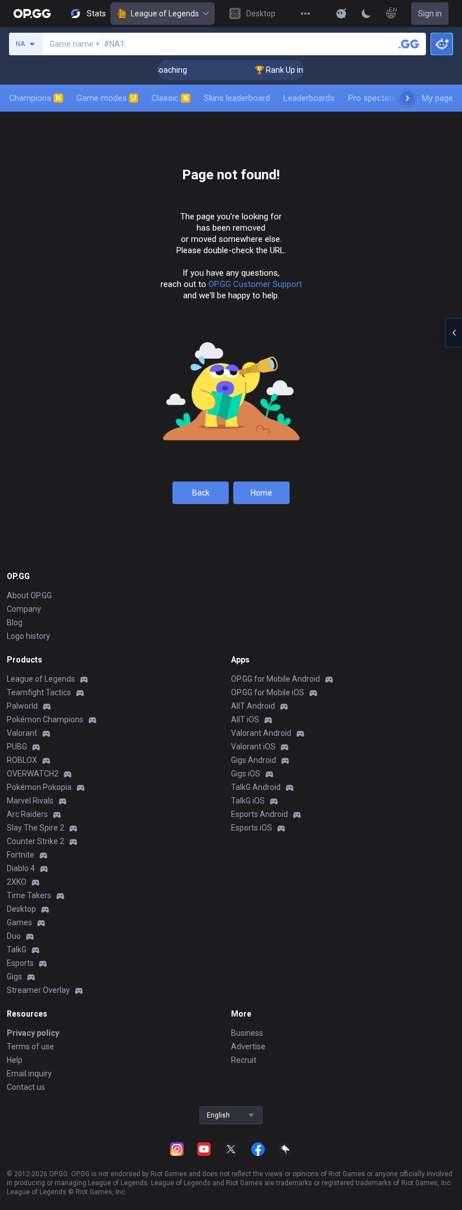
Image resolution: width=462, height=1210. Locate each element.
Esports (20, 963)
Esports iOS (251, 827)
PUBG (17, 746)
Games (19, 922)
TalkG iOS (248, 800)
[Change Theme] (366, 13)
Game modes (106, 98)
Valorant (22, 733)
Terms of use (30, 1046)
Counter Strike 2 (35, 841)
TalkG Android (256, 787)
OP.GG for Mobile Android (275, 678)
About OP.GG (29, 595)
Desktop (21, 908)
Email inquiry (29, 1073)
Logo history (28, 636)
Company (24, 608)
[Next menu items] (407, 98)
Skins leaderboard (237, 98)
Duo (14, 935)
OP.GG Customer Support (255, 284)
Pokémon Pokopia (39, 787)
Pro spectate (372, 98)
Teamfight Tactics (39, 692)
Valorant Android (261, 733)
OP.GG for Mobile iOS (267, 692)
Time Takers (29, 895)
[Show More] (341, 13)
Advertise (248, 1046)
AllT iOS (245, 719)
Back (201, 492)
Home (261, 492)
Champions (35, 98)
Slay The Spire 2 (35, 827)
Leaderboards (309, 98)
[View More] (305, 13)
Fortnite (20, 854)
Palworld (22, 705)
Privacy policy (33, 1032)
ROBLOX (22, 760)
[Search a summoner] (409, 44)
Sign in (430, 13)
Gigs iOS (245, 773)
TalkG (16, 949)
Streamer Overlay (38, 990)
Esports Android (259, 814)
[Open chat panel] (453, 332)
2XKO (16, 881)
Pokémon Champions (45, 719)
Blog (15, 622)
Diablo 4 (21, 868)
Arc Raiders (27, 814)
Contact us (26, 1087)
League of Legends (165, 13)
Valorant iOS (253, 746)
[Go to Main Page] (32, 13)
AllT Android (253, 705)
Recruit (243, 1060)
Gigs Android (253, 760)
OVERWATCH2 (33, 773)
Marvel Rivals (30, 800)
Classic (170, 98)
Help (15, 1060)
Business (247, 1032)
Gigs (14, 976)
